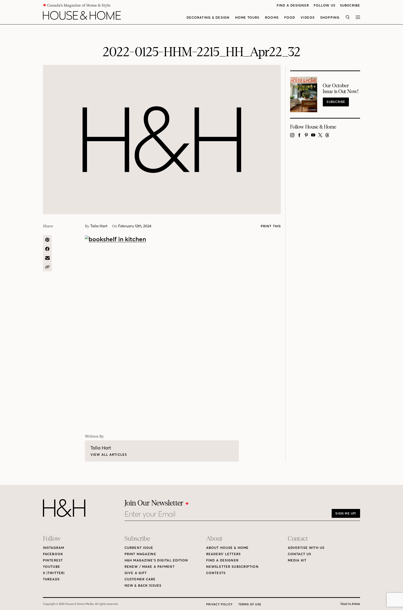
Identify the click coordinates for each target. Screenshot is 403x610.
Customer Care (140, 579)
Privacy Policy (219, 604)
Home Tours (247, 18)
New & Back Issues (143, 586)
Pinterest (53, 560)
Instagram (53, 548)
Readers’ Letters (223, 554)
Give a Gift (136, 573)
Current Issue (139, 548)
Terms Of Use (249, 604)
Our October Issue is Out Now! (340, 89)
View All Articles (108, 455)
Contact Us (299, 554)
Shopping (330, 18)
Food (289, 18)
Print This (271, 226)
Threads (51, 579)
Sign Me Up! (345, 513)
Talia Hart (99, 226)
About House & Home (227, 548)
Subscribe (350, 5)
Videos (308, 18)
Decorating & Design (208, 18)
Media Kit (297, 560)
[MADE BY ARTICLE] (350, 604)
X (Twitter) (54, 573)
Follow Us (324, 5)
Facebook (53, 554)
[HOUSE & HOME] (82, 15)
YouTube (51, 567)
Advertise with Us (306, 548)
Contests (216, 573)
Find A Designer (293, 5)
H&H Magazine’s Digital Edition (156, 560)
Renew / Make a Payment (150, 567)
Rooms (272, 18)
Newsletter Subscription (232, 567)
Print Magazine (140, 554)
